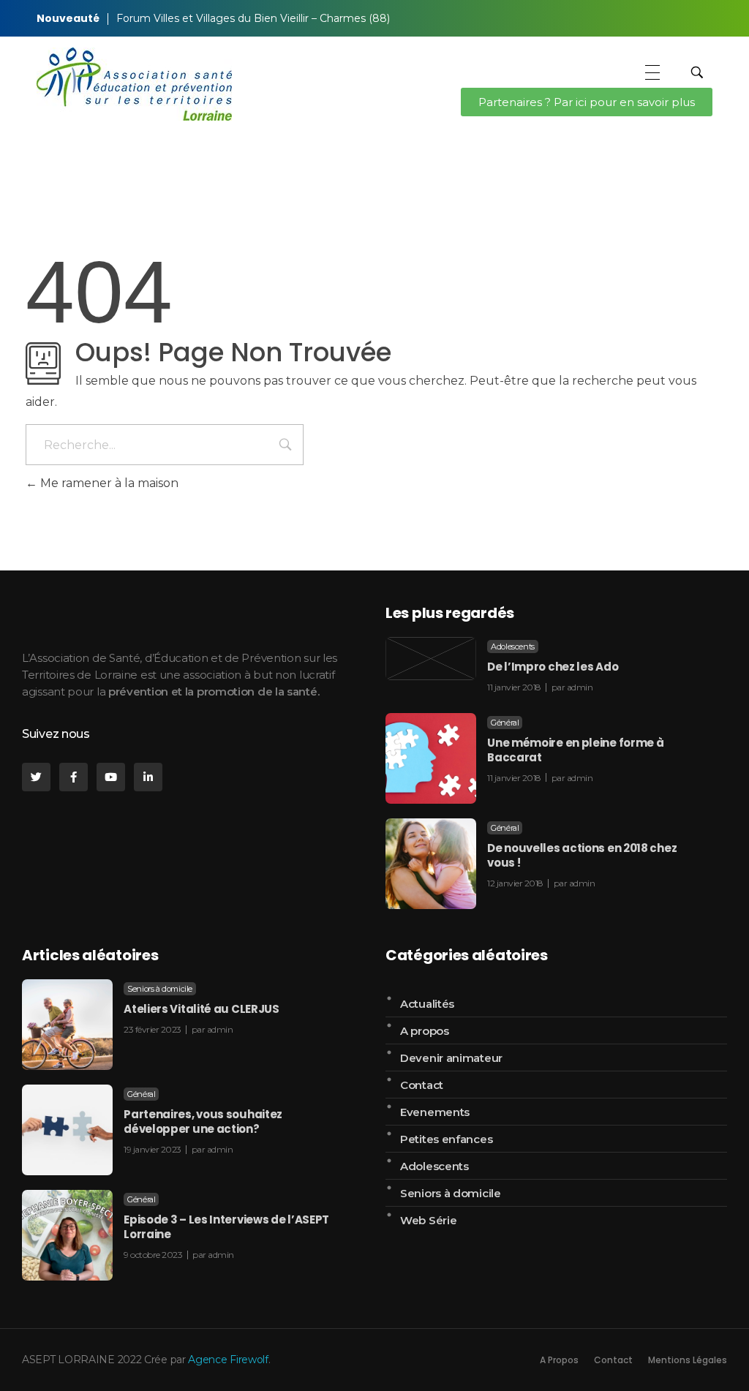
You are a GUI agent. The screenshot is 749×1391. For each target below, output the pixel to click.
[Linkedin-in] (148, 777)
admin (580, 687)
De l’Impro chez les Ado (552, 666)
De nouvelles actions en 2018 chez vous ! (582, 855)
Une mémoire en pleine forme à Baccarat (575, 750)
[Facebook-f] (73, 777)
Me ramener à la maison (107, 483)
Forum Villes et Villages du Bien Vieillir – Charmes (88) (253, 18)
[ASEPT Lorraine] (134, 84)
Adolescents (513, 646)
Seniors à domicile (159, 989)
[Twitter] (36, 777)
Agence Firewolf (228, 1359)
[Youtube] (111, 777)
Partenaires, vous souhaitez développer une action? (203, 1121)
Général (505, 722)
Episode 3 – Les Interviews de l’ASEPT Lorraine (226, 1227)
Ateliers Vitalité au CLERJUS (201, 1009)
